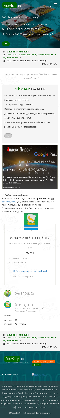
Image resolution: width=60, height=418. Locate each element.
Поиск (36, 364)
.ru (12, 5)
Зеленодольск (24, 304)
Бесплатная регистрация (43, 361)
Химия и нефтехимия (18, 51)
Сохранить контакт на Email (31, 271)
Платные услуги (11, 374)
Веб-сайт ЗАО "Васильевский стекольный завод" (29, 34)
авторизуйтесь (9, 201)
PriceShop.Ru (31, 413)
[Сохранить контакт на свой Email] (6, 43)
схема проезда (24, 293)
